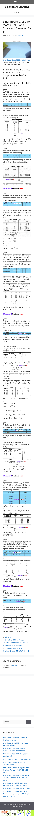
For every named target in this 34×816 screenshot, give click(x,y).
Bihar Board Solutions (17, 6)
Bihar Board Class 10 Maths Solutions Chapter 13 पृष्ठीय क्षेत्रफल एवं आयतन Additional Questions (15, 642)
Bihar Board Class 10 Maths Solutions (16, 60)
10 (30, 811)
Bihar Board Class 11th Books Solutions (17, 759)
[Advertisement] (17, 695)
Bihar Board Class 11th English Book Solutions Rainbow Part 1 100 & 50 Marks (16, 770)
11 (4, 814)
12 (8, 814)
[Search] (28, 722)
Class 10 (8, 637)
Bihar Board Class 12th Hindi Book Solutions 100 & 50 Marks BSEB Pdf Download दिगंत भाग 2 (16, 794)
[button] (17, 813)
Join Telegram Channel (20, 814)
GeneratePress (17, 807)
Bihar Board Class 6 (14, 811)
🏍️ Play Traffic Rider (28, 814)
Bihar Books (12, 814)
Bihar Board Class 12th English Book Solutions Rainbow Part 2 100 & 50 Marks (16, 778)
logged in (15, 665)
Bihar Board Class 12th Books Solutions (17, 788)
